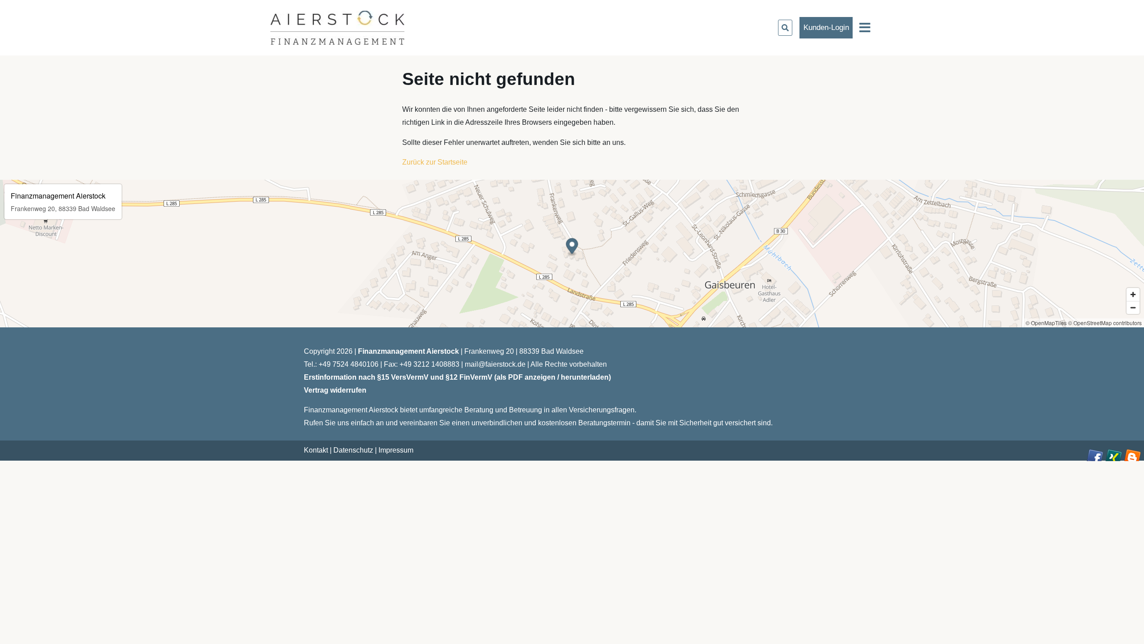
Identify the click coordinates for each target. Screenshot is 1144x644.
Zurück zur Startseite (434, 162)
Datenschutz (353, 450)
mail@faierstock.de (495, 364)
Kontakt (316, 450)
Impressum (396, 450)
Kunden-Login (826, 27)
